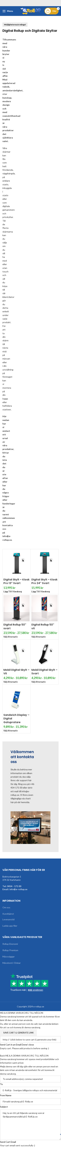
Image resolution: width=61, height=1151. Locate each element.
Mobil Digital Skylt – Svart (44, 671)
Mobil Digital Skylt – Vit (16, 671)
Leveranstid (8, 919)
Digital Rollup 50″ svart (14, 626)
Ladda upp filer (9, 925)
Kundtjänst (8, 913)
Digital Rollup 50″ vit (42, 626)
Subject (4, 1106)
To (1, 1084)
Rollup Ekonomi (10, 943)
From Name (5, 1095)
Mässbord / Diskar (11, 962)
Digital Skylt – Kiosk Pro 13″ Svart (16, 581)
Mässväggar (8, 956)
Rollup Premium (10, 950)
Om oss (6, 907)
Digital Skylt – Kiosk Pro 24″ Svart (44, 581)
